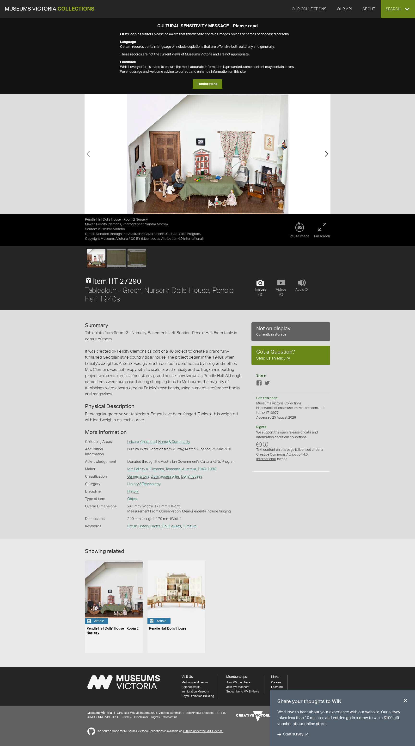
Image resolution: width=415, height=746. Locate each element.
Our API (344, 9)
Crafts (155, 526)
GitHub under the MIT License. (203, 731)
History (133, 491)
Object (132, 499)
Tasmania (173, 469)
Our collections (309, 9)
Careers (276, 682)
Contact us (170, 717)
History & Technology (143, 484)
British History (138, 526)
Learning (277, 687)
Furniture (189, 526)
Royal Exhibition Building (198, 696)
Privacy (126, 717)
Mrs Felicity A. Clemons (145, 469)
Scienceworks (191, 687)
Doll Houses (171, 526)
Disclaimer (141, 717)
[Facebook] (259, 384)
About (368, 9)
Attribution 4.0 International (182, 239)
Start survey (293, 734)
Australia (189, 469)
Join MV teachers (237, 687)
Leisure (133, 442)
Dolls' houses (191, 476)
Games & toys (138, 476)
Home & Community (174, 442)
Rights (155, 717)
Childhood (148, 442)
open (284, 432)
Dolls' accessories (165, 476)
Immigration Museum (195, 691)
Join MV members (238, 682)
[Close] (405, 702)
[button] (398, 9)
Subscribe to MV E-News (242, 691)
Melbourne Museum (195, 682)
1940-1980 (206, 469)
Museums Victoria (49, 9)
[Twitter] (267, 384)
